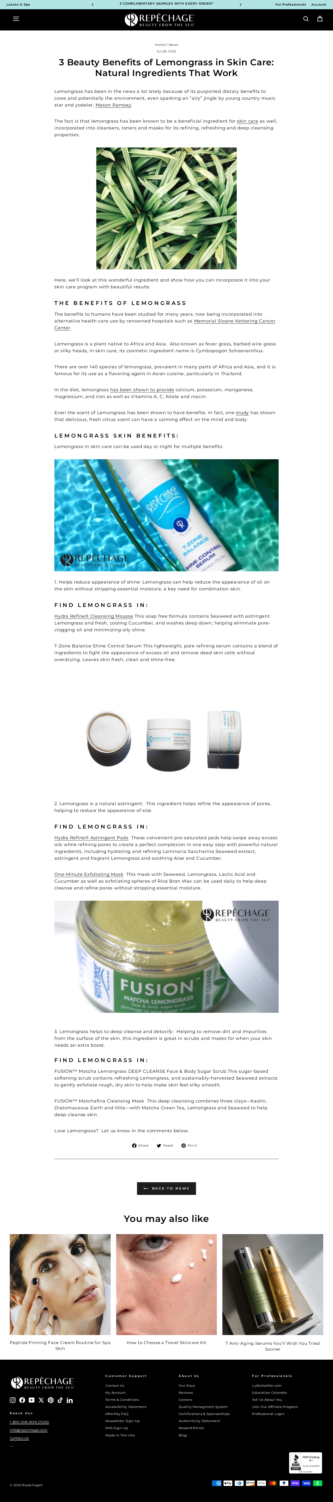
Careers (185, 1400)
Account (319, 4)
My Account (115, 1393)
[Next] (240, 4)
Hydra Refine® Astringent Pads (91, 837)
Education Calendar (269, 1393)
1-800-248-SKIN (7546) (29, 1422)
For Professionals (290, 4)
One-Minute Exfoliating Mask (88, 874)
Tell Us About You (267, 1400)
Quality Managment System (203, 1407)
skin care (247, 121)
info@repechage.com (29, 1430)
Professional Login (268, 1414)
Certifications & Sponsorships (204, 1414)
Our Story (187, 1385)
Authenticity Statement (199, 1421)
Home (160, 45)
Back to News (170, 1188)
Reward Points (191, 1428)
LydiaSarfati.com (267, 1385)
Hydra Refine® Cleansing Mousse (93, 616)
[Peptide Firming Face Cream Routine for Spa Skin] (60, 1284)
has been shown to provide (142, 389)
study (242, 412)
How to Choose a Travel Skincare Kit (166, 1342)
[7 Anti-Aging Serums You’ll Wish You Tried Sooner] (272, 1284)
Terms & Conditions (122, 1400)
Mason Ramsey (113, 105)
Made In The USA (120, 1435)
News (173, 45)
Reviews (186, 1393)
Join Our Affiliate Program (275, 1407)
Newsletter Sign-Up (122, 1421)
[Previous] (92, 4)
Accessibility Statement (126, 1407)
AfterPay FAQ (116, 1414)
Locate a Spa (18, 4)
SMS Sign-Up (116, 1428)
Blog (183, 1435)
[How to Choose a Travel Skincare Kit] (166, 1284)
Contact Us (19, 1438)
